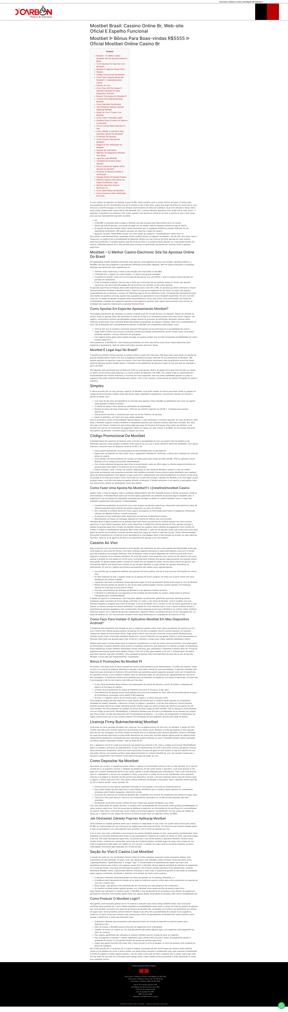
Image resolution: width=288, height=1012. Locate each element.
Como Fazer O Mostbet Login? (109, 118)
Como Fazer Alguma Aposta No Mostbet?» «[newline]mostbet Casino (110, 80)
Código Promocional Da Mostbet (110, 74)
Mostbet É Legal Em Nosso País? (110, 69)
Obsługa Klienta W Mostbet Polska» (111, 177)
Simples (99, 72)
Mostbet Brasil (138, 304)
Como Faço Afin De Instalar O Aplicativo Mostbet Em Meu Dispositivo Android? (109, 91)
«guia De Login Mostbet (106, 158)
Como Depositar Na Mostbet (108, 104)
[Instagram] (147, 971)
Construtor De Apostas (106, 136)
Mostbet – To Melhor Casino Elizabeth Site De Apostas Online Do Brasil (111, 58)
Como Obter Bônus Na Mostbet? (110, 190)
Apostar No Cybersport (106, 150)
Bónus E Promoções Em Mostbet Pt (111, 96)
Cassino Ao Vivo (103, 85)
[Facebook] (141, 971)
